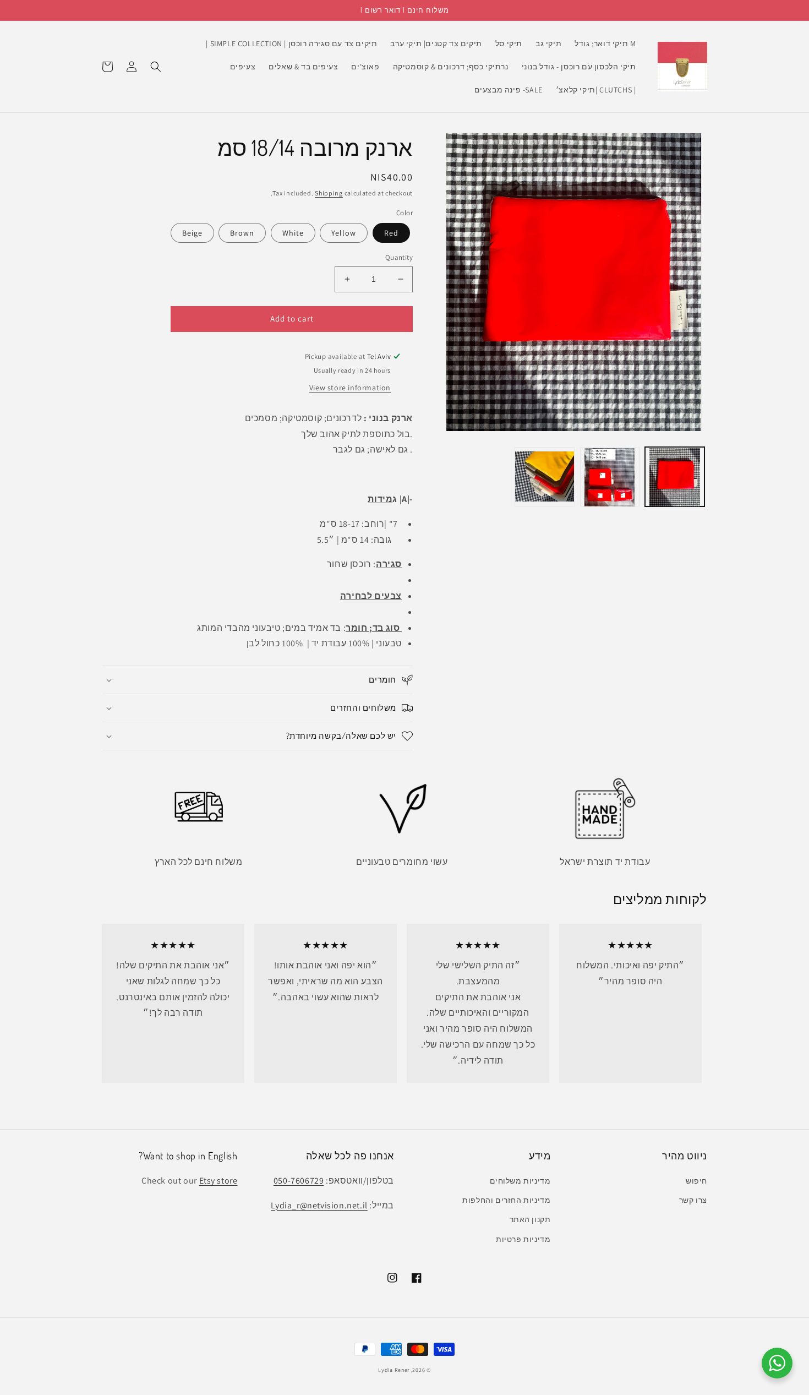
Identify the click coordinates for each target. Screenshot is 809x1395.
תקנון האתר (530, 1219)
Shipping (329, 193)
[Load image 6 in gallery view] (609, 477)
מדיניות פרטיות (523, 1239)
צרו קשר (693, 1200)
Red (391, 233)
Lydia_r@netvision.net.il (319, 1205)
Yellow (343, 233)
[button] (156, 67)
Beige (192, 233)
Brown (242, 233)
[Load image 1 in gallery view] (674, 477)
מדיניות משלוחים (520, 1181)
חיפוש (696, 1181)
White (293, 233)
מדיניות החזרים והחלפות (506, 1200)
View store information (350, 388)
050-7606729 (299, 1180)
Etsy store (218, 1180)
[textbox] (257, 531)
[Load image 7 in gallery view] (544, 477)
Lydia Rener (393, 1370)
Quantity (399, 257)
